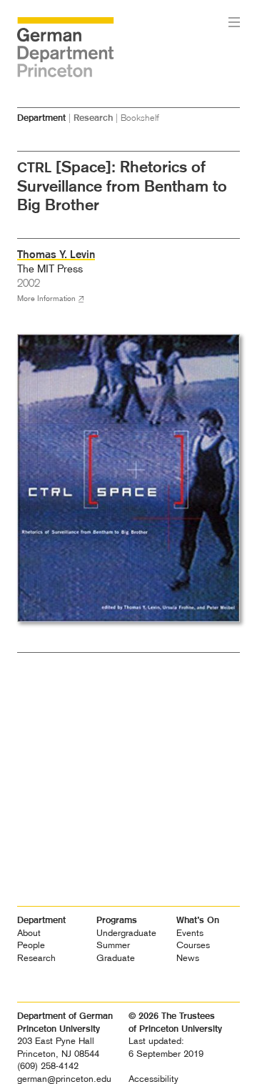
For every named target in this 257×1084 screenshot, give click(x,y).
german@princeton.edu (64, 1078)
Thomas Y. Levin (56, 254)
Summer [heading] (113, 945)
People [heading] (31, 945)
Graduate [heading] (115, 957)
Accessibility (153, 1078)
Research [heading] (36, 957)
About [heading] (29, 932)
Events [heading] (189, 932)
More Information (46, 298)
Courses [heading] (193, 945)
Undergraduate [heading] (126, 932)
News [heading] (187, 957)
